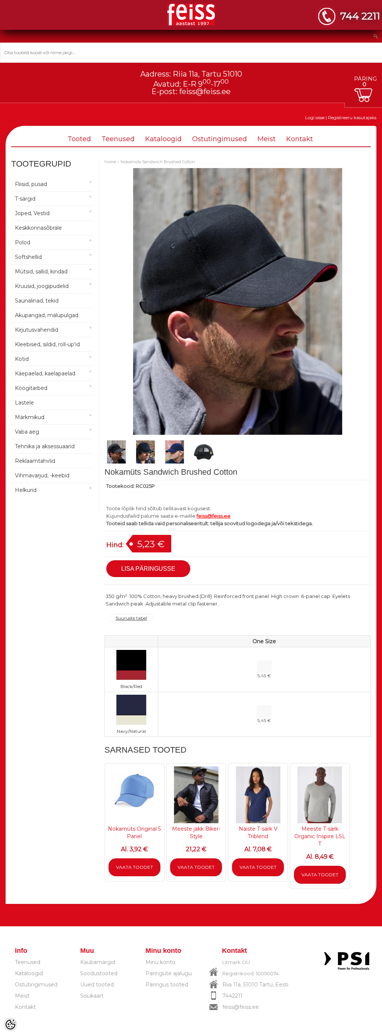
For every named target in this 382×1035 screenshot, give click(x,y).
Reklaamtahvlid (35, 461)
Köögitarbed (31, 388)
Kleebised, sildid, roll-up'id (47, 344)
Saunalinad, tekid (37, 300)
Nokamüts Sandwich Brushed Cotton (157, 161)
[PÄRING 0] (365, 95)
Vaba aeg (27, 431)
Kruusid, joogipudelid (42, 286)
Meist (266, 139)
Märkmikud (29, 417)
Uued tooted (97, 984)
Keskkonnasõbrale (38, 227)
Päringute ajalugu (168, 973)
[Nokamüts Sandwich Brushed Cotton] (116, 452)
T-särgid (25, 198)
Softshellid (28, 257)
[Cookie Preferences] (10, 1024)
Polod (22, 242)
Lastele (24, 402)
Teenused (118, 139)
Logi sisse (315, 117)
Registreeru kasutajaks (352, 117)
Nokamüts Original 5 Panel (134, 832)
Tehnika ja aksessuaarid (45, 446)
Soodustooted (99, 973)
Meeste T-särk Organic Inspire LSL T (319, 836)
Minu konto (160, 962)
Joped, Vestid (32, 213)
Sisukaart (92, 995)
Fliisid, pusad (31, 184)
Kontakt (299, 139)
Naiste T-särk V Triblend (258, 832)
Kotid (22, 359)
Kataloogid (163, 139)
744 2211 (360, 16)
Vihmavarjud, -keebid (42, 475)
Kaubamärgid (97, 962)
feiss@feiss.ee (205, 91)
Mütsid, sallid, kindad (41, 271)
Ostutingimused (219, 139)
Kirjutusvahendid (36, 329)
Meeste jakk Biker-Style (196, 832)
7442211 (232, 995)
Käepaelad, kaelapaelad (45, 373)
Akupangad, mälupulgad (46, 315)
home (110, 161)
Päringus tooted (166, 984)
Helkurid (26, 490)
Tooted (79, 139)
